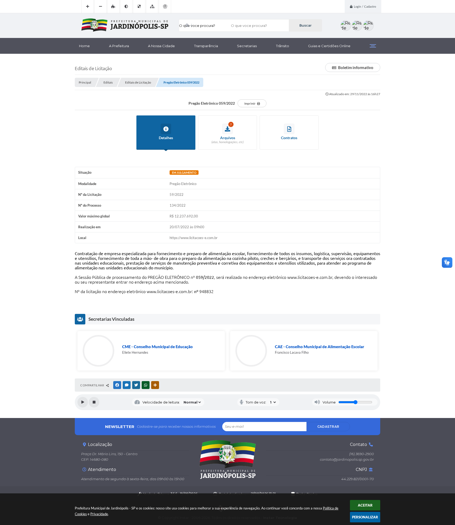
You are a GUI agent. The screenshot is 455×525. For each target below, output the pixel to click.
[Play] (82, 402)
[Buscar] (305, 25)
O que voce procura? (197, 25)
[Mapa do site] (152, 6)
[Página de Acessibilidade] (165, 6)
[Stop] (94, 402)
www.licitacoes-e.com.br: (170, 291)
